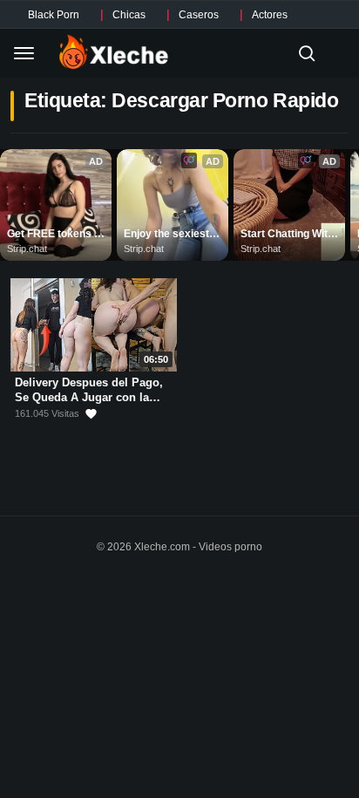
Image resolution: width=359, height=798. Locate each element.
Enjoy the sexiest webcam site (168, 235)
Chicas (129, 15)
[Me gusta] (91, 413)
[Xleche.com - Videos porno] (113, 53)
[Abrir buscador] (307, 53)
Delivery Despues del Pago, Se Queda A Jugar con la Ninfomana (89, 397)
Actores (270, 15)
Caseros (199, 15)
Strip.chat (27, 248)
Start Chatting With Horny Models (288, 235)
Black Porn (53, 15)
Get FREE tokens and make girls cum (56, 235)
